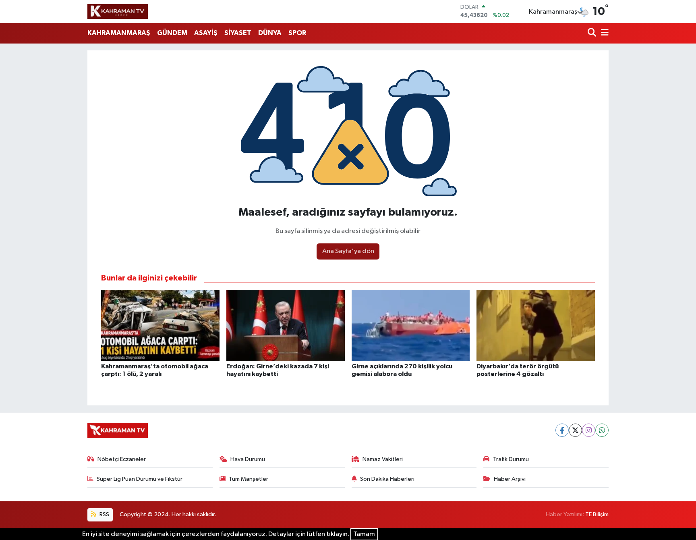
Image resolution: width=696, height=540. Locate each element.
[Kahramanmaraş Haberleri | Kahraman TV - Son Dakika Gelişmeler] (117, 11)
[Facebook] (562, 430)
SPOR (297, 32)
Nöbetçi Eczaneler (121, 459)
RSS (103, 514)
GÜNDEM (172, 32)
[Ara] (593, 33)
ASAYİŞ (206, 32)
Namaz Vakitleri (382, 459)
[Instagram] (588, 430)
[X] (575, 430)
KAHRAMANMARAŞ (118, 32)
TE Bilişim (597, 514)
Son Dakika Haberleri (387, 479)
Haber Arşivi (510, 479)
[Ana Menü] (603, 33)
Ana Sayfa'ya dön (348, 251)
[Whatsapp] (602, 430)
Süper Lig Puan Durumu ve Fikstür (139, 479)
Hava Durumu (247, 459)
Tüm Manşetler (248, 479)
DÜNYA (270, 32)
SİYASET (237, 32)
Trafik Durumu (511, 459)
